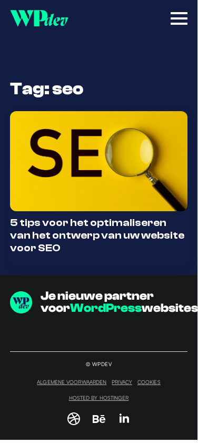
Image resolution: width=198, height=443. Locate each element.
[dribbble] (73, 418)
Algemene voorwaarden (71, 382)
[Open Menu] (179, 18)
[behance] (99, 418)
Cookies (149, 382)
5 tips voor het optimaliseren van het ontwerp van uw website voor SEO (97, 235)
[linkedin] (124, 418)
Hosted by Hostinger (99, 398)
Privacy (122, 382)
